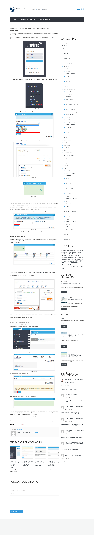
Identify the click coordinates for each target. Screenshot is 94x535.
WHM (81, 266)
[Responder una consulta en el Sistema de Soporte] (27, 452)
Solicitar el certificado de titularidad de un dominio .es (75, 300)
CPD (74, 254)
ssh (73, 266)
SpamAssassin (68, 266)
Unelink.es (45, 9)
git (68, 257)
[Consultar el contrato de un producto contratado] (53, 452)
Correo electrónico (69, 63)
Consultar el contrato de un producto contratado (53, 463)
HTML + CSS (66, 135)
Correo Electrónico (71, 73)
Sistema (67, 84)
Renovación (68, 261)
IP (64, 137)
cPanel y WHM (67, 66)
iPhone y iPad (67, 140)
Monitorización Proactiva (70, 155)
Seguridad (72, 261)
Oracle (65, 160)
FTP (66, 132)
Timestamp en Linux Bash (71, 394)
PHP (65, 165)
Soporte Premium (70, 114)
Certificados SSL (70, 11)
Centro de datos (80, 250)
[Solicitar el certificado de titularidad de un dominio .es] (64, 300)
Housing (57, 11)
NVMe (68, 259)
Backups (77, 11)
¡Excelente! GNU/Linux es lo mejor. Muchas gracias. (71, 437)
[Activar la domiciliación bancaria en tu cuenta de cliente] (15, 452)
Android (66, 53)
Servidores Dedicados (43, 11)
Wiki (30, 420)
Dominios (62, 11)
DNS (67, 79)
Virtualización (67, 237)
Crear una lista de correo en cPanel (74, 406)
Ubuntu (78, 266)
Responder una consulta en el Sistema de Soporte (27, 463)
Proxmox (68, 203)
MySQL (65, 158)
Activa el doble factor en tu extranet (70, 283)
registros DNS (63, 261)
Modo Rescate (67, 152)
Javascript (66, 145)
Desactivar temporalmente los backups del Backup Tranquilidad (76, 335)
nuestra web (41, 272)
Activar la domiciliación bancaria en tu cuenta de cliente (14, 464)
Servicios (68, 81)
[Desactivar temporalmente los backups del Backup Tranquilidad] (64, 335)
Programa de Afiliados (71, 101)
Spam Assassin (63, 266)
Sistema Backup (67, 229)
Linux (65, 147)
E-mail (69, 255)
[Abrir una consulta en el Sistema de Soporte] (40, 452)
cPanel (67, 193)
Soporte (39, 9)
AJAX (65, 50)
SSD (71, 266)
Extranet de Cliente (16, 420)
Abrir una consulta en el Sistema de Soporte (40, 463)
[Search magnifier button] (82, 32)
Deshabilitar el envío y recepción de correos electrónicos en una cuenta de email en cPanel (74, 381)
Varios (63, 45)
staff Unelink (44, 420)
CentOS (74, 250)
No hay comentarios (54, 420)
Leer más (64, 291)
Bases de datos (67, 58)
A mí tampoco (63, 461)
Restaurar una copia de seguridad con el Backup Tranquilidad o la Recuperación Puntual (74, 356)
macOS (62, 259)
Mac (65, 150)
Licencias (82, 11)
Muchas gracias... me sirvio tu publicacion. (69, 449)
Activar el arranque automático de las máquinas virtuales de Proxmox (74, 443)
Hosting (52, 11)
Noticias (64, 43)
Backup (64, 250)
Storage (75, 266)
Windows (68, 209)
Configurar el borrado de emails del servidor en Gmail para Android (74, 454)
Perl (65, 163)
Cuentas (68, 76)
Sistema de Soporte (70, 112)
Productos (68, 99)
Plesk (65, 168)
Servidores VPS (33, 11)
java (76, 257)
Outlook (70, 259)
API (64, 56)
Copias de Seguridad (72, 252)
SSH (67, 206)
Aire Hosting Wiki (14, 530)
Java (65, 142)
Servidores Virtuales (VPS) (70, 211)
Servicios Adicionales (24, 420)
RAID (82, 259)
